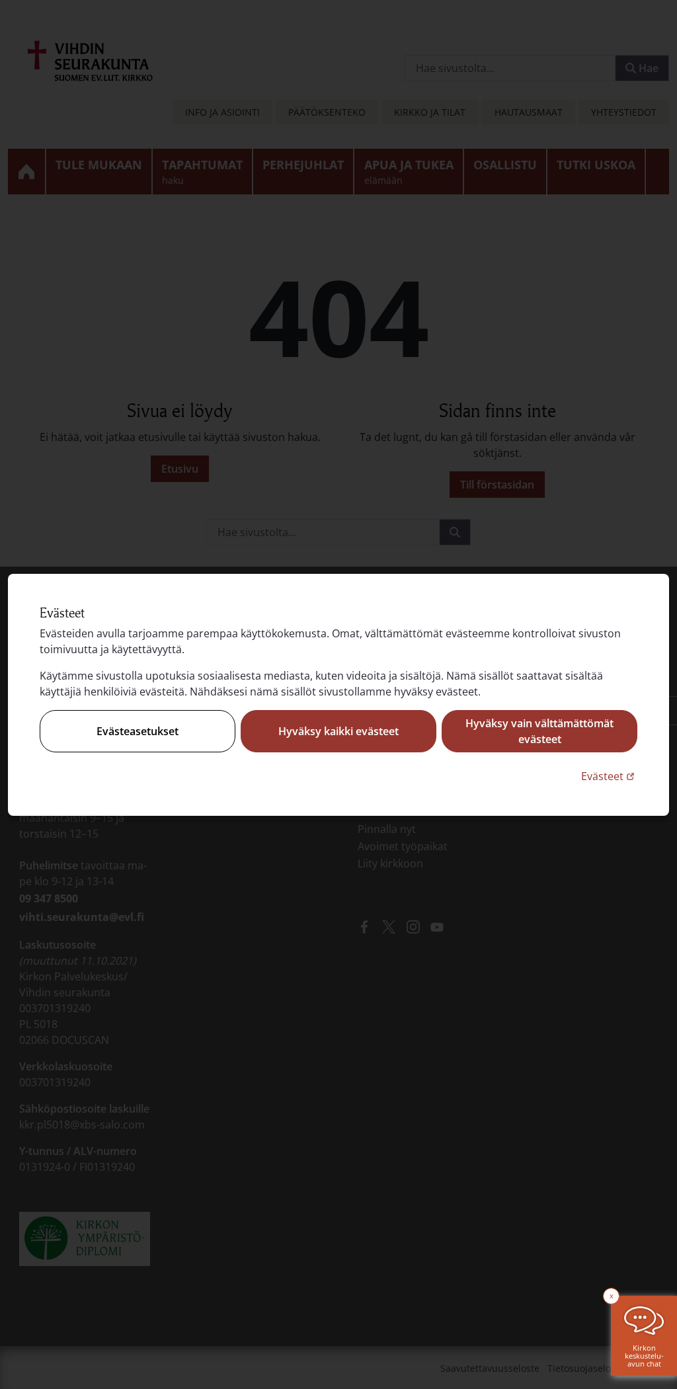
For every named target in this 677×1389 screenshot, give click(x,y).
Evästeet (609, 775)
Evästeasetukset (138, 731)
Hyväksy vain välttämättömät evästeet (539, 731)
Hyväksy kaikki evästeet (338, 731)
